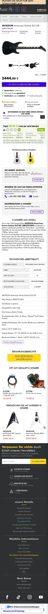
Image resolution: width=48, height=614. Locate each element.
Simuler (41, 129)
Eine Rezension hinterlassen (24, 358)
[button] (13, 65)
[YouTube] (40, 597)
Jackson (5, 20)
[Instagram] (29, 597)
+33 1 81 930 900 (26, 485)
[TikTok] (18, 597)
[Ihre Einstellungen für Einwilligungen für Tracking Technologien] (43, 609)
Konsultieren (37, 212)
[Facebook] (7, 597)
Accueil (5, 16)
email (35, 196)
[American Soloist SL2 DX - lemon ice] (30, 158)
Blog (24, 572)
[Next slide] (44, 387)
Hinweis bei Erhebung (13, 611)
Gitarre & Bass (14, 16)
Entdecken (38, 180)
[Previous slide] (3, 387)
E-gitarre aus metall (36, 16)
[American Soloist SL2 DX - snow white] (16, 158)
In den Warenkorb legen (24, 84)
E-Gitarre (24, 16)
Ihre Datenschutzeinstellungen (24, 607)
